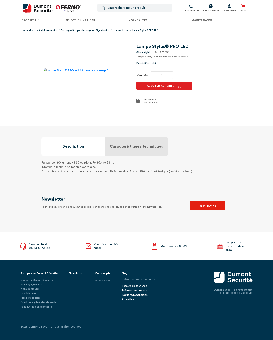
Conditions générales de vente (38, 302)
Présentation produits (135, 290)
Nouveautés (138, 20)
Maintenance (202, 20)
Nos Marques (28, 293)
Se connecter (103, 280)
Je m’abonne (207, 205)
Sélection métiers (81, 20)
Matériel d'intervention (46, 30)
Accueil (27, 30)
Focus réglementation (135, 295)
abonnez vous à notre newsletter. (141, 207)
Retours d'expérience (134, 286)
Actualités (128, 299)
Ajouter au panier (162, 86)
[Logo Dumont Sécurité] (38, 8)
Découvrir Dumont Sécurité (36, 280)
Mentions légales (30, 298)
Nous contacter (29, 289)
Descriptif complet (146, 63)
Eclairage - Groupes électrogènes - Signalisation (85, 30)
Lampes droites (121, 30)
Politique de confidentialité (36, 307)
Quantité (142, 75)
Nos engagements (31, 284)
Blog (124, 273)
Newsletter (76, 273)
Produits (29, 20)
